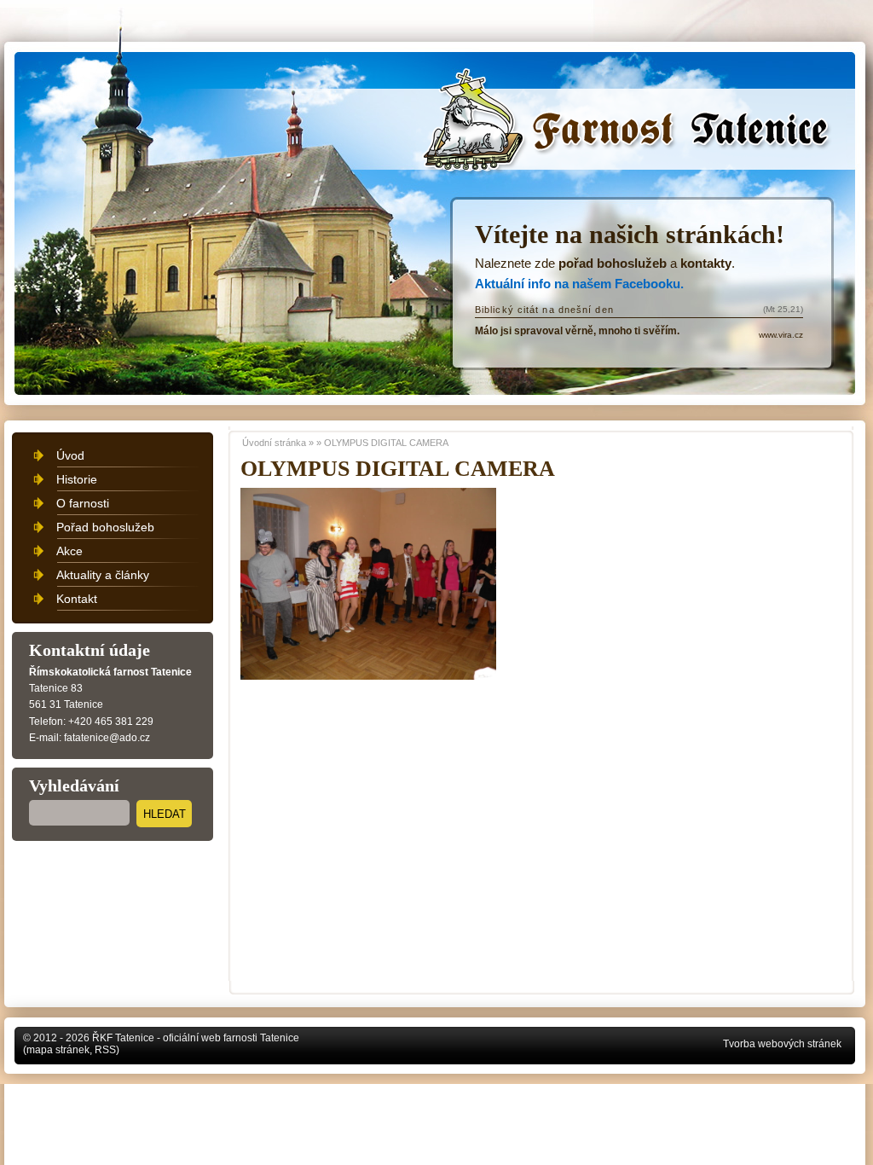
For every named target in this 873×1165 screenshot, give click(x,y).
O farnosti (82, 503)
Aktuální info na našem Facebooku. (579, 283)
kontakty (705, 263)
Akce (69, 551)
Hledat (164, 814)
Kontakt (76, 599)
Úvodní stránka (501, 95)
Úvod (70, 455)
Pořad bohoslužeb (105, 527)
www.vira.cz (781, 334)
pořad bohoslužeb (612, 263)
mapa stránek (58, 1050)
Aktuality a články (102, 575)
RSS (105, 1050)
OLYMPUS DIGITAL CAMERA (386, 443)
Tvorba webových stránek (782, 1044)
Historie (76, 479)
